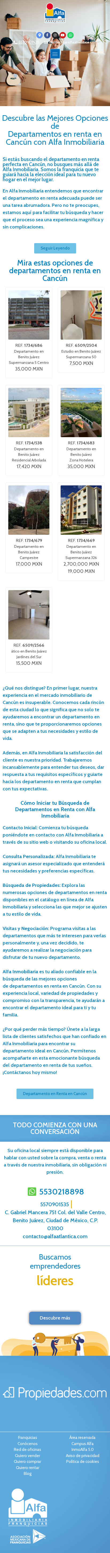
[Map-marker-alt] (39, 35)
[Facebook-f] (47, 35)
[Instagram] (55, 35)
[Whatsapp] (70, 35)
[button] (55, 54)
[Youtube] (63, 35)
